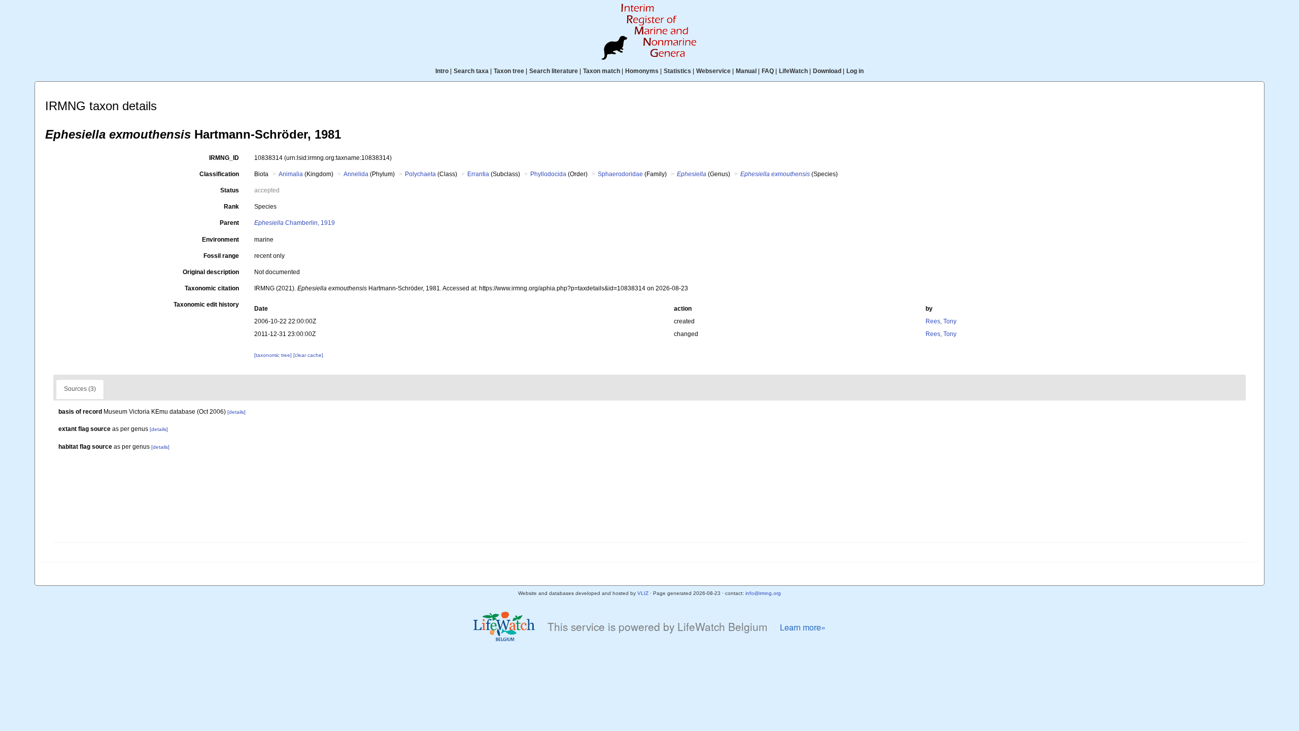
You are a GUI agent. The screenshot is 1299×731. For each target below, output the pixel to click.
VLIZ (642, 593)
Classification (219, 174)
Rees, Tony (941, 321)
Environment (220, 239)
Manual (746, 71)
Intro (442, 71)
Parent (229, 222)
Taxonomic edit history (206, 304)
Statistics (677, 71)
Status (229, 190)
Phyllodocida (548, 174)
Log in (855, 71)
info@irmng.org (763, 593)
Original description (211, 272)
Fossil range (221, 255)
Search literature (553, 71)
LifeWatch (793, 71)
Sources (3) (80, 388)
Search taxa (471, 71)
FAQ (768, 71)
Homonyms (642, 71)
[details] (236, 412)
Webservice (713, 71)
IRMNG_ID (224, 157)
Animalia (291, 174)
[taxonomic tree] (273, 355)
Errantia (478, 174)
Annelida (356, 174)
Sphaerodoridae (620, 174)
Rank (231, 206)
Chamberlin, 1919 (294, 222)
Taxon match (601, 71)
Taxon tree (509, 71)
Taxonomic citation (212, 288)
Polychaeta (420, 174)
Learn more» (803, 627)
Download (827, 71)
